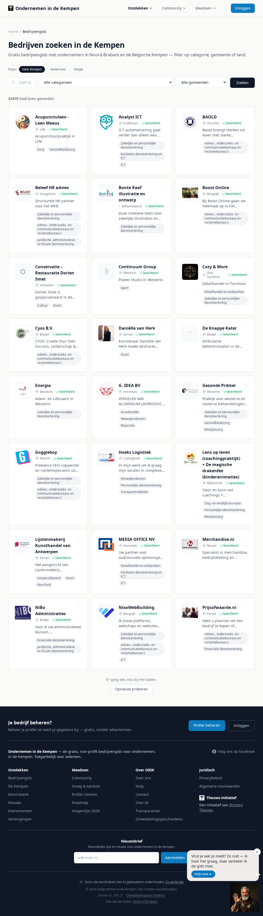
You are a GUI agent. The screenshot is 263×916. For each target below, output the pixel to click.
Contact (142, 794)
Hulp (140, 786)
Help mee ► (203, 874)
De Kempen (18, 786)
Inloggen (243, 8)
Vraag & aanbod (86, 786)
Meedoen (203, 8)
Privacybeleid (210, 777)
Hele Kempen (32, 69)
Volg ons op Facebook (236, 751)
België (78, 69)
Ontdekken (138, 8)
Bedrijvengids (20, 777)
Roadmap (80, 802)
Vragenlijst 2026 (86, 810)
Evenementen (20, 810)
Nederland (57, 69)
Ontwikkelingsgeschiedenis (159, 819)
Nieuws (14, 802)
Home (13, 31)
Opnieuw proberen (131, 689)
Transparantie (148, 810)
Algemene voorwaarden (219, 786)
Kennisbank (18, 794)
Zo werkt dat (174, 882)
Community (172, 8)
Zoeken (242, 82)
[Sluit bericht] (257, 852)
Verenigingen (20, 819)
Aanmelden (175, 857)
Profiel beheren (207, 725)
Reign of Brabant (145, 901)
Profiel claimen (84, 794)
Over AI (142, 802)
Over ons (143, 777)
